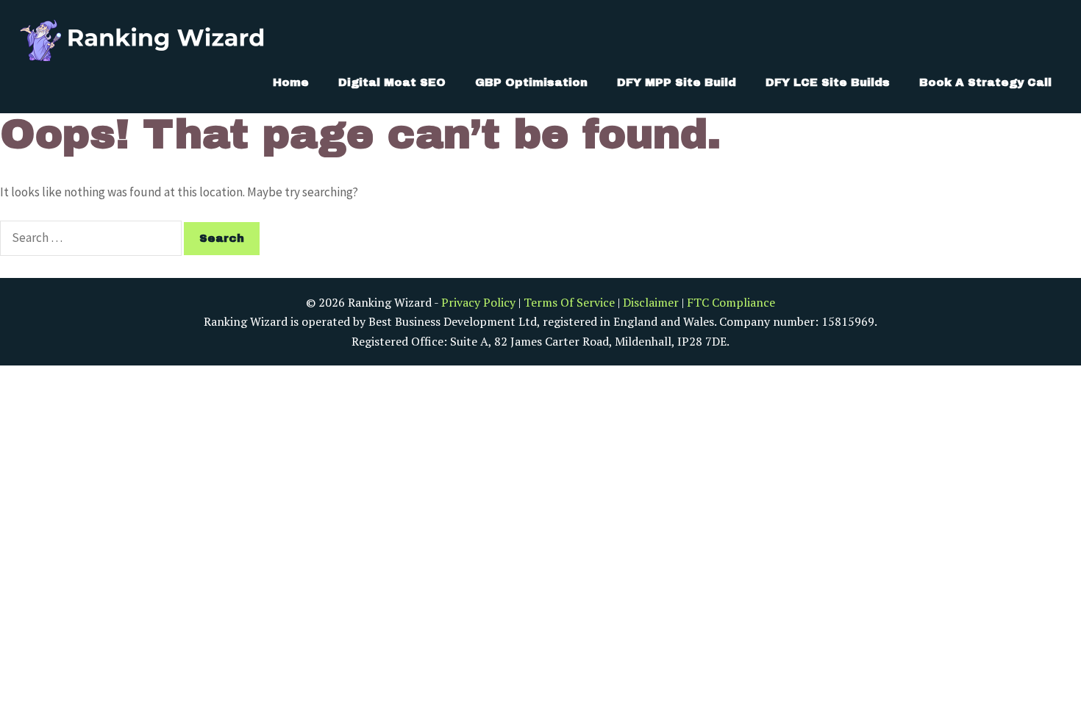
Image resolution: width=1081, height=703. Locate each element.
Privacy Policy (478, 302)
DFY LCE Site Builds (828, 82)
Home (291, 82)
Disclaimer (651, 302)
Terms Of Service (569, 302)
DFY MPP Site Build (676, 82)
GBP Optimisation (531, 82)
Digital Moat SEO (392, 82)
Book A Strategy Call (985, 82)
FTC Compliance (731, 302)
